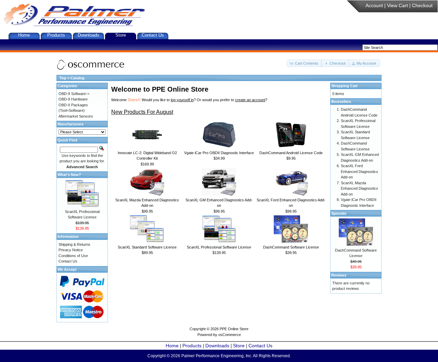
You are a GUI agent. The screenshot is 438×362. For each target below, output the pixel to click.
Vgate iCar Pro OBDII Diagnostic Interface (219, 153)
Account (374, 5)
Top (63, 78)
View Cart (397, 5)
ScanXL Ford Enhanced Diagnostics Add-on (359, 171)
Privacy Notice (71, 250)
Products (56, 35)
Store (120, 35)
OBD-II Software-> (74, 94)
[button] (304, 63)
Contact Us (153, 35)
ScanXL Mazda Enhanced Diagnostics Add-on (359, 188)
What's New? (69, 175)
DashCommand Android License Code (291, 153)
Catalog (77, 78)
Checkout (422, 5)
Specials (338, 213)
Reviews (338, 275)
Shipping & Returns (74, 244)
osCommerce (229, 335)
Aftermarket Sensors (76, 116)
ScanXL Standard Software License (147, 247)
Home (24, 35)
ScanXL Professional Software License (219, 247)
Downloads (88, 35)
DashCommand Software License (291, 247)
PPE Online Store (234, 329)
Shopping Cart (344, 86)
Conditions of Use (73, 256)
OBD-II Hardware (73, 99)
